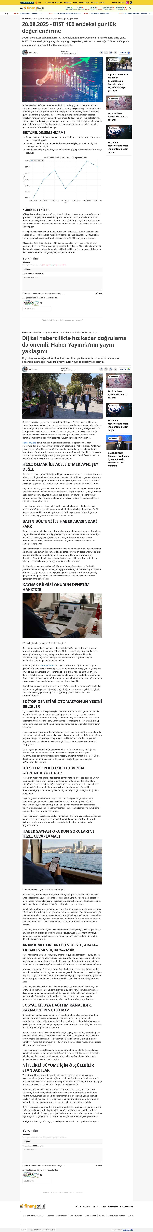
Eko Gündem (84, 2)
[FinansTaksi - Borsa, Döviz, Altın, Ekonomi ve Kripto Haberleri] (32, 1206)
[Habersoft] (128, 1230)
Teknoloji (67, 2)
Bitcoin (108, 7)
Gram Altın (120, 7)
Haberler (58, 2)
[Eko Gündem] (119, 64)
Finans (101, 1216)
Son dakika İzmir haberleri (34, 1216)
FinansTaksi (28, 19)
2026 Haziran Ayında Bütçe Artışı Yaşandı (118, 116)
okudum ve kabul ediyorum (45, 293)
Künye (114, 2)
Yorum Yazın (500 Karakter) (33, 274)
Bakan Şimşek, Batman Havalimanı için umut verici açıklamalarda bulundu (118, 459)
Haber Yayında (29, 442)
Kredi (75, 2)
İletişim (121, 2)
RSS (24, 1230)
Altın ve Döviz (91, 1216)
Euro (80, 7)
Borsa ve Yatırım (98, 2)
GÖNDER (99, 293)
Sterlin (93, 7)
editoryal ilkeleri (47, 665)
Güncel (51, 2)
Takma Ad (26, 262)
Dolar (69, 7)
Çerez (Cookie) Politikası (116, 1216)
